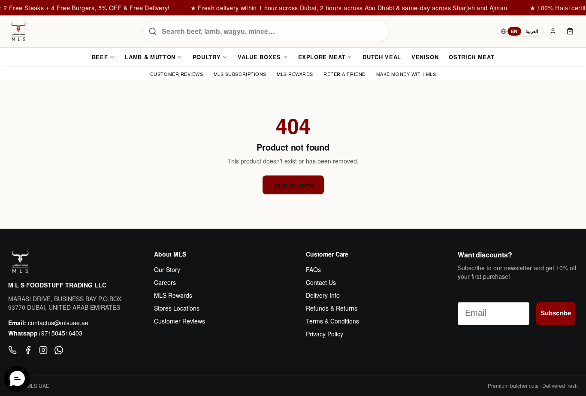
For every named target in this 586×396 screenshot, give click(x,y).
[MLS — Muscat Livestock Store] (18, 31)
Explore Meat (322, 57)
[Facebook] (28, 350)
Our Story (167, 269)
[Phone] (12, 350)
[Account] (553, 31)
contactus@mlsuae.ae (58, 322)
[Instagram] (43, 350)
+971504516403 (60, 333)
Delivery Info (323, 295)
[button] (17, 379)
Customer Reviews (179, 321)
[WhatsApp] (58, 350)
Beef (100, 57)
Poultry (207, 57)
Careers (165, 282)
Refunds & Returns (331, 308)
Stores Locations (176, 308)
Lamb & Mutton (150, 57)
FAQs (313, 269)
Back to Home (293, 185)
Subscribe (556, 313)
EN (514, 31)
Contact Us (321, 282)
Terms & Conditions (332, 321)
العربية (532, 31)
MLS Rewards (173, 295)
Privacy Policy (324, 333)
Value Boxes (259, 57)
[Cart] (570, 31)
